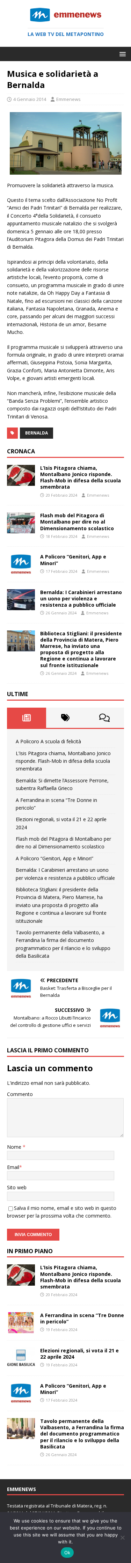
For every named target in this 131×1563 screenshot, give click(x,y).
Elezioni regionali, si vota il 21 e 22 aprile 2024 (79, 1353)
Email (13, 1167)
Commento (20, 1094)
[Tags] (65, 718)
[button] (121, 54)
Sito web (17, 1187)
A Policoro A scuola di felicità (48, 741)
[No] (122, 1537)
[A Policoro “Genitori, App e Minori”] (21, 570)
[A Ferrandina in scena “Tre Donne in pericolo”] (21, 1328)
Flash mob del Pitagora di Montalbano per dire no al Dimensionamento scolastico (77, 521)
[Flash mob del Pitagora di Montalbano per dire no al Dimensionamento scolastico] (21, 529)
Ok (67, 1552)
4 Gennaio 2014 (29, 99)
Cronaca (21, 451)
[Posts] (26, 718)
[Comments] (104, 718)
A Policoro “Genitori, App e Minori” (73, 559)
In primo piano (30, 1251)
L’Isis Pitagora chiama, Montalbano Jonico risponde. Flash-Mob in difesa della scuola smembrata (80, 477)
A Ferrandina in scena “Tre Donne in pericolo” (82, 1318)
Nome (15, 1147)
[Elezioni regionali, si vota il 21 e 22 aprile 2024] (21, 1364)
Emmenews (68, 99)
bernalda (36, 433)
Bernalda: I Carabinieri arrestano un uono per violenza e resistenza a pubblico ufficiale (81, 598)
